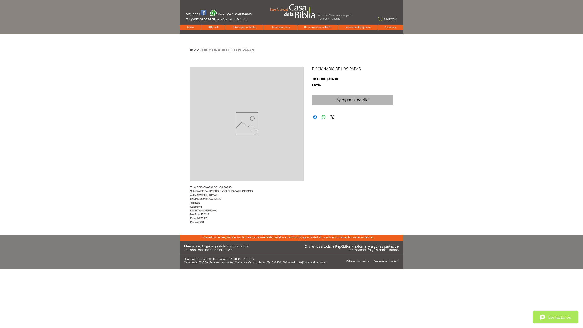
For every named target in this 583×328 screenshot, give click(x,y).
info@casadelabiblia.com (311, 262)
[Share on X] (332, 117)
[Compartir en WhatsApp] (323, 117)
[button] (388, 19)
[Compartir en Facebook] (315, 117)
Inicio (194, 50)
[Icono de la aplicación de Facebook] (203, 12)
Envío (316, 85)
